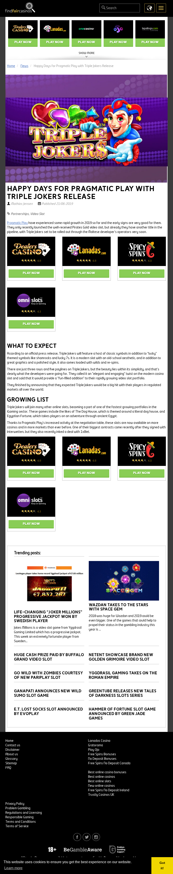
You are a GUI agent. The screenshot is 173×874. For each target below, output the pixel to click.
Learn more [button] (13, 868)
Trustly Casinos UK (101, 794)
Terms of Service (17, 826)
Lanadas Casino (99, 740)
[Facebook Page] (77, 837)
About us (11, 754)
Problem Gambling (17, 808)
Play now (23, 42)
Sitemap (11, 763)
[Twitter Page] (87, 837)
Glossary (11, 758)
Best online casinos (101, 776)
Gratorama (95, 745)
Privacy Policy (14, 803)
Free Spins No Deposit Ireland (108, 790)
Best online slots (99, 781)
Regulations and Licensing (23, 812)
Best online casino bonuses (107, 772)
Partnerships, (20, 214)
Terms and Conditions (20, 821)
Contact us (12, 745)
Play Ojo (93, 749)
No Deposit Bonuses (102, 758)
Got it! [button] (162, 865)
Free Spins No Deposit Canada (109, 763)
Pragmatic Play (17, 223)
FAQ (8, 767)
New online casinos (101, 785)
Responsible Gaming (19, 817)
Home (9, 740)
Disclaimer (12, 749)
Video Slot (37, 214)
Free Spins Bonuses (102, 754)
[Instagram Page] (96, 837)
